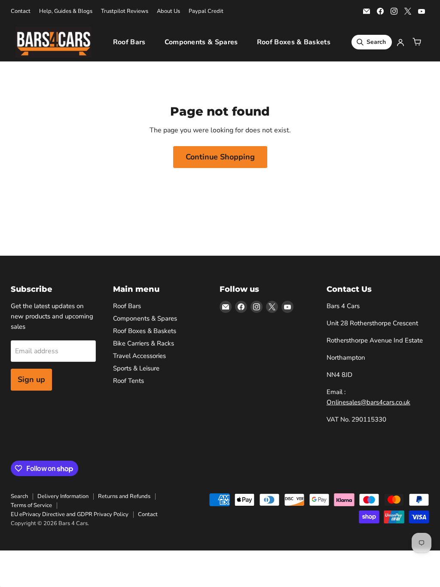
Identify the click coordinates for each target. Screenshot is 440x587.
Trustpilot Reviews (124, 11)
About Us (168, 11)
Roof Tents (128, 380)
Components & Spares (201, 42)
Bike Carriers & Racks (143, 343)
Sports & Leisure (136, 368)
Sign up (31, 379)
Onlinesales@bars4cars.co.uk (368, 402)
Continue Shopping (220, 157)
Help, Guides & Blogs (65, 11)
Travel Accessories (139, 356)
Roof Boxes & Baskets (293, 42)
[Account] (400, 42)
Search (19, 496)
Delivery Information (63, 496)
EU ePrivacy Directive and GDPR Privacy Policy (69, 514)
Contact (21, 11)
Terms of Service (31, 505)
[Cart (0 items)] (417, 42)
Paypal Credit (206, 11)
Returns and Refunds (124, 496)
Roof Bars (129, 42)
